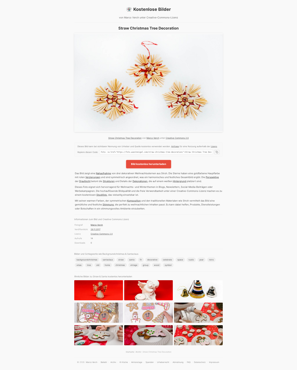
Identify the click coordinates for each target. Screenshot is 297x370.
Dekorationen (140, 181)
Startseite (130, 352)
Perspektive (212, 177)
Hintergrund (179, 181)
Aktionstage (136, 362)
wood (156, 265)
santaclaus (108, 259)
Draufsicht (84, 181)
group (145, 265)
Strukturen (109, 181)
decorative (152, 259)
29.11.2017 (95, 229)
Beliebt (104, 362)
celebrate (167, 259)
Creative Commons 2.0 (177, 138)
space (180, 259)
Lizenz (214, 146)
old (97, 265)
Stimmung (108, 204)
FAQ (189, 362)
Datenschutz (200, 362)
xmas (79, 265)
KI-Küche (124, 362)
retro (211, 259)
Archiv (138, 352)
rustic (191, 259)
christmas (120, 265)
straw (121, 259)
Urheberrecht (163, 362)
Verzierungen (92, 177)
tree (89, 265)
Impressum (214, 362)
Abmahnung (178, 362)
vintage (133, 265)
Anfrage (175, 146)
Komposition (134, 200)
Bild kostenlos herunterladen (148, 164)
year (201, 259)
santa (131, 259)
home (107, 265)
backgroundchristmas (87, 259)
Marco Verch (152, 138)
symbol (168, 265)
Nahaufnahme (103, 173)
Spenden (150, 362)
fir (141, 259)
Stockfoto (101, 194)
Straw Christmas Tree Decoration (125, 138)
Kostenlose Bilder (152, 9)
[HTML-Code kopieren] (217, 152)
